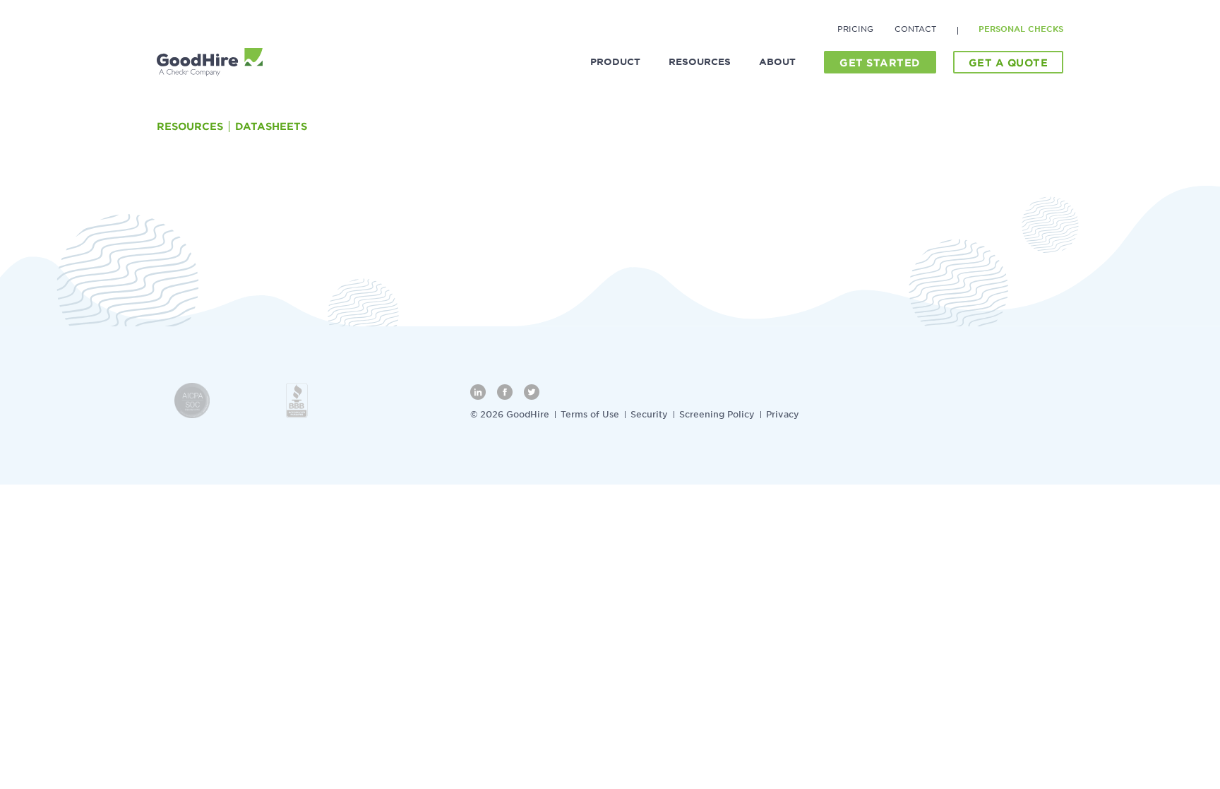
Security (649, 414)
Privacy (782, 414)
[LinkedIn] (478, 392)
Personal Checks (1021, 29)
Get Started (880, 63)
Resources (190, 126)
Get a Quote (1008, 63)
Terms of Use (590, 414)
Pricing (855, 29)
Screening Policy (717, 414)
